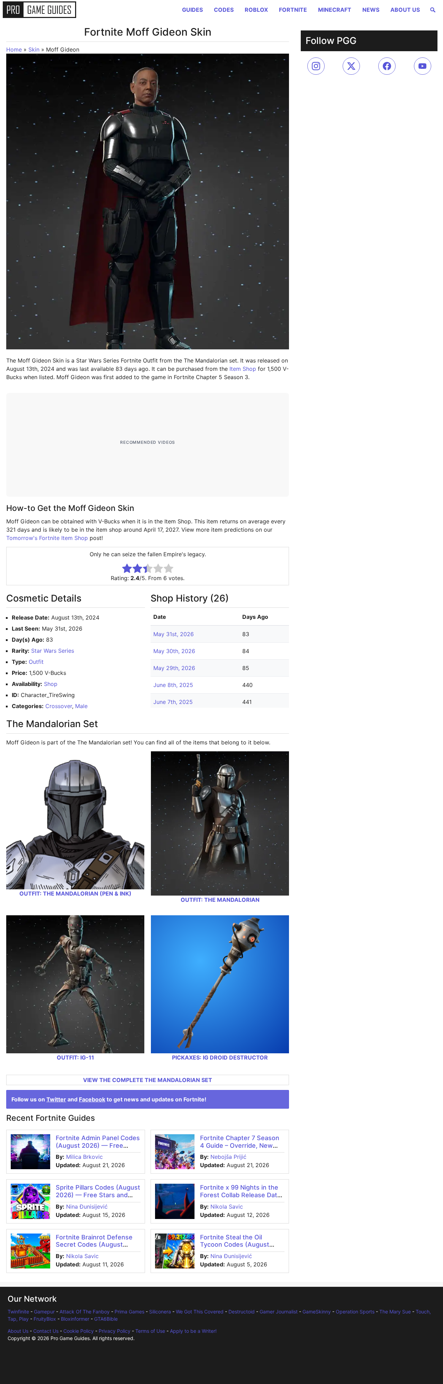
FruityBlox (45, 1319)
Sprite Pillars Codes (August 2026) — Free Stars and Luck (98, 1195)
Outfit (36, 661)
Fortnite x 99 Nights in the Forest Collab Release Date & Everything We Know (240, 1195)
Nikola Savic (226, 1206)
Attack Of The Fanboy (85, 1311)
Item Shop (242, 368)
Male (81, 706)
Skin (33, 49)
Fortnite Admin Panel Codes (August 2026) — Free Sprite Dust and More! (98, 1145)
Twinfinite (18, 1311)
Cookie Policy (78, 1331)
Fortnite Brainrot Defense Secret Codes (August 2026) (94, 1245)
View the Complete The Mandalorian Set (147, 1079)
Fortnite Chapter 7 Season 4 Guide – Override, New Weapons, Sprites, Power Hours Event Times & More (240, 1149)
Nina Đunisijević (87, 1206)
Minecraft (334, 9)
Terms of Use (150, 1331)
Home (14, 49)
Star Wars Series (52, 650)
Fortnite (293, 9)
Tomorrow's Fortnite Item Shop (47, 537)
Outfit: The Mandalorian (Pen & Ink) (75, 893)
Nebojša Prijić (228, 1156)
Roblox (256, 9)
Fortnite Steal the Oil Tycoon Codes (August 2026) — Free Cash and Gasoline (235, 1248)
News (370, 9)
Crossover (58, 706)
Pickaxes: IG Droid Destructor (220, 1057)
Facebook (92, 1099)
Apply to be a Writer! (193, 1331)
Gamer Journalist (279, 1311)
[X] (351, 66)
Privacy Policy (114, 1331)
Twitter (56, 1099)
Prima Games (129, 1311)
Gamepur (44, 1311)
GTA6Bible (106, 1319)
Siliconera (160, 1311)
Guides (192, 9)
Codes (224, 9)
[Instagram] (316, 66)
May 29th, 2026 (174, 667)
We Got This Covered (200, 1311)
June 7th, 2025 (173, 701)
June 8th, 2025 (173, 684)
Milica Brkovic (84, 1156)
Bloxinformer (75, 1319)
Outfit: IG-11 (75, 1057)
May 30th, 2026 (174, 651)
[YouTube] (422, 66)
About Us (405, 9)
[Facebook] (387, 66)
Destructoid (241, 1311)
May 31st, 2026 (173, 634)
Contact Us (45, 1331)
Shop (50, 683)
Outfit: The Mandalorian (220, 899)
